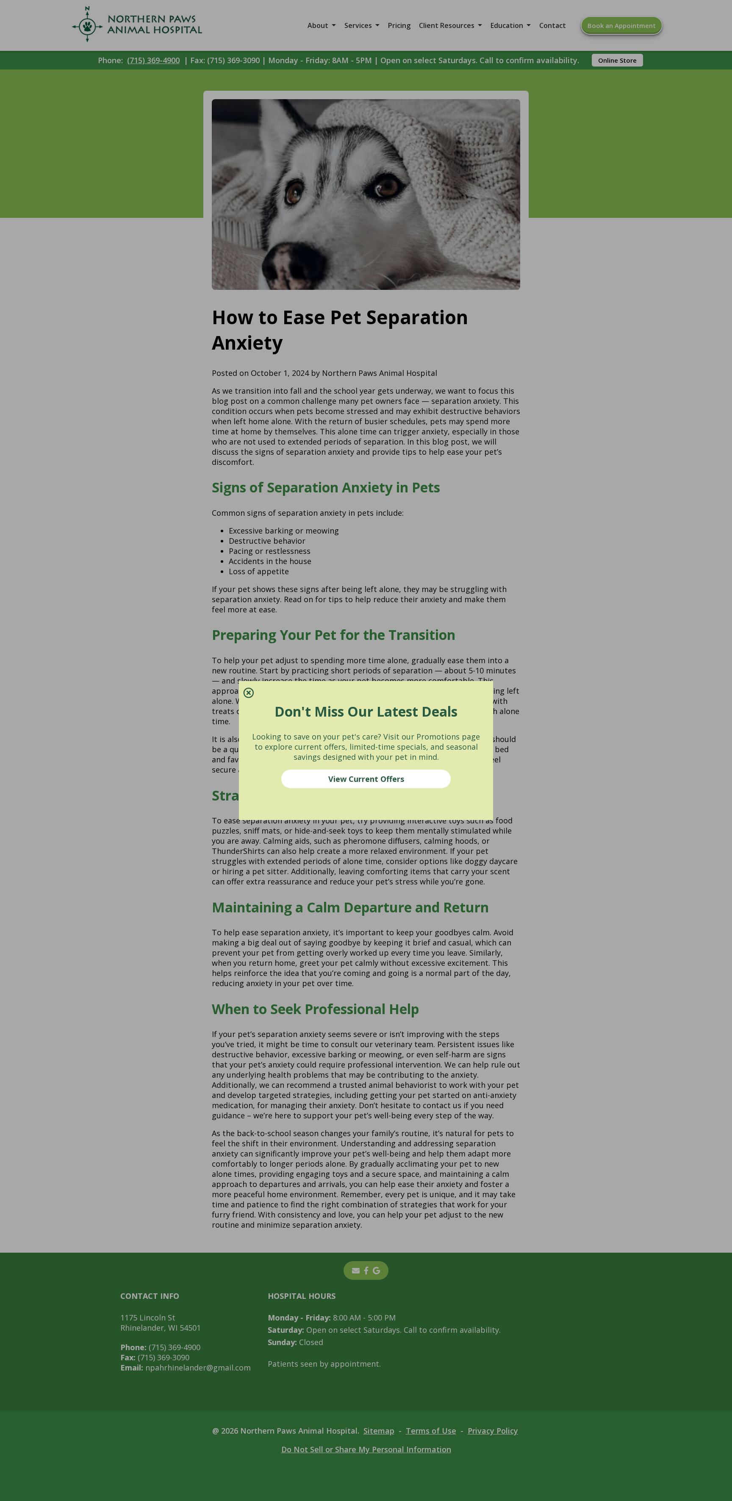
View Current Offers (366, 779)
